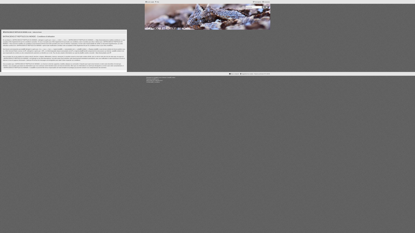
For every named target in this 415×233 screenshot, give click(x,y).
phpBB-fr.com (155, 79)
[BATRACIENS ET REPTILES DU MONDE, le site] (168, 28)
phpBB (155, 77)
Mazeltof (158, 80)
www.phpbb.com (66, 51)
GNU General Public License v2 (14, 51)
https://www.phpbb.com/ (102, 53)
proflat (150, 80)
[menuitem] (157, 2)
